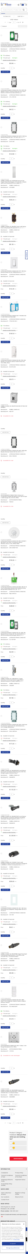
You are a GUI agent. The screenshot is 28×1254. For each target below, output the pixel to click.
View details (5, 432)
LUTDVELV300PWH (5, 723)
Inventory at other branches (9, 60)
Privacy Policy (19, 1172)
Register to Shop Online (20, 1193)
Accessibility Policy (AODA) (6, 1184)
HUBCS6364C (4, 861)
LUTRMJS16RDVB (5, 585)
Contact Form (5, 1199)
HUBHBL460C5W (5, 815)
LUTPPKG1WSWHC (5, 314)
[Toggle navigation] (2, 4)
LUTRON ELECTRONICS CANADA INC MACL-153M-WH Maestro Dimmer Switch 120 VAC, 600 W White (14, 451)
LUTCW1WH (4, 906)
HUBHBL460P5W (5, 769)
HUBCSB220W (4, 677)
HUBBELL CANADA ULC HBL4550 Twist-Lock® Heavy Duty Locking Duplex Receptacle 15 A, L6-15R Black (13, 227)
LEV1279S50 (4, 1044)
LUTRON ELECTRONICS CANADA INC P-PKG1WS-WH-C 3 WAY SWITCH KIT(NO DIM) (14, 316)
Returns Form (19, 1197)
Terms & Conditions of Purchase (21, 1176)
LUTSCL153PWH (5, 631)
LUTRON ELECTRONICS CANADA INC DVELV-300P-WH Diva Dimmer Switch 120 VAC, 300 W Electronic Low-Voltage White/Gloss (14, 726)
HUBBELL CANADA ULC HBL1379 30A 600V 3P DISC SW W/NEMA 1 (14, 406)
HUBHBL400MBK (5, 1089)
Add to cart (5, 71)
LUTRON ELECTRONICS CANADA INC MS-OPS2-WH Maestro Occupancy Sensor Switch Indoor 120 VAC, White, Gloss (13, 361)
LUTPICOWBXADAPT (6, 998)
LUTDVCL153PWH (5, 42)
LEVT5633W (4, 494)
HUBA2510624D (5, 179)
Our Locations (5, 1197)
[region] (13, 1237)
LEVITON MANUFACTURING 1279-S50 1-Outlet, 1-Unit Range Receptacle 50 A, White (13, 1046)
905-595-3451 (14, 1211)
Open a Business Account (6, 1193)
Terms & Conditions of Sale (7, 1176)
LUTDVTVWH (4, 269)
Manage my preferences (13, 1248)
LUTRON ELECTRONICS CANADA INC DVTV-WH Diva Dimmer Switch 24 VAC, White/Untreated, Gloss (13, 271)
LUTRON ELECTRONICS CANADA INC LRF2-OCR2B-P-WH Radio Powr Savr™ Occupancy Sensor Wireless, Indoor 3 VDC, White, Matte (14, 542)
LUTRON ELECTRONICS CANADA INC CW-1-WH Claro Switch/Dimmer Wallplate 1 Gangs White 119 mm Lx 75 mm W (14, 909)
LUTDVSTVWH (4, 134)
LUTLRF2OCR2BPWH (6, 539)
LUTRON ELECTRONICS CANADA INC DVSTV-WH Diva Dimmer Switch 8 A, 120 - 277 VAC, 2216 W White (14, 136)
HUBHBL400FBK (5, 952)
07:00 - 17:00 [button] (23, 3)
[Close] (24, 1224)
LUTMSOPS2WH (5, 359)
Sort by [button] (20, 16)
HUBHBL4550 (4, 225)
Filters (6, 16)
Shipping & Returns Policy (7, 1180)
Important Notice (20, 1179)
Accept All (13, 1243)
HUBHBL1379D (4, 404)
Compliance (4, 1172)
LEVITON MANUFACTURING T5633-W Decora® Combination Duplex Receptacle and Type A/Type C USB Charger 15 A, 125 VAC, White (14, 496)
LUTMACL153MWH (5, 449)
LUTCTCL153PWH (5, 88)
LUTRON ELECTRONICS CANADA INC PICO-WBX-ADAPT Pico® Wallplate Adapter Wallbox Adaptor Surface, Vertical (13, 1001)
